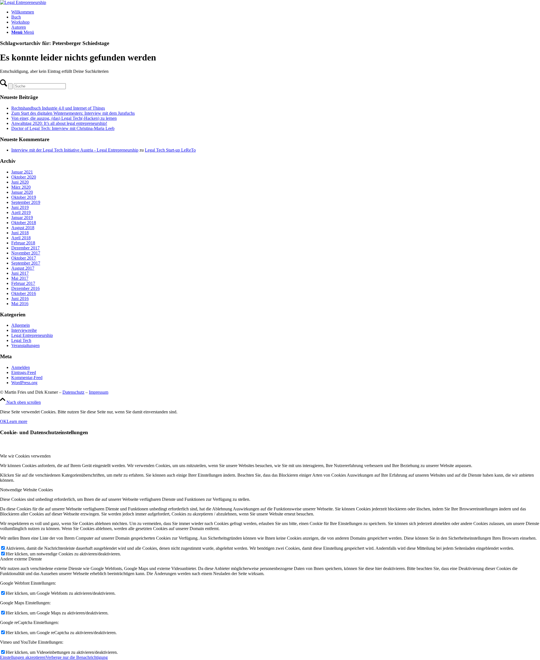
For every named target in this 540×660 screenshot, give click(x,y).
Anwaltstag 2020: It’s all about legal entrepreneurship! (59, 123)
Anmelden (20, 367)
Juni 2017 (20, 273)
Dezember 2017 (25, 247)
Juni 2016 (20, 298)
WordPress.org (24, 382)
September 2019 (25, 202)
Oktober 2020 (23, 177)
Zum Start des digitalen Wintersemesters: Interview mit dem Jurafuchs (73, 113)
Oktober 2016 (23, 293)
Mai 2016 (19, 303)
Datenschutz (73, 392)
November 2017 (25, 253)
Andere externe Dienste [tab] (21, 559)
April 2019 (21, 212)
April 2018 (21, 237)
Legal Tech (21, 340)
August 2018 (22, 227)
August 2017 (22, 268)
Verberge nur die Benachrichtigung (77, 657)
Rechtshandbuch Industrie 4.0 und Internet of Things (58, 108)
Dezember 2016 (25, 288)
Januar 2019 (22, 217)
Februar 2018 (23, 242)
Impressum (98, 392)
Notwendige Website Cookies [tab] (26, 489)
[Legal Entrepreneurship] (23, 2)
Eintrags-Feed (23, 372)
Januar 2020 (22, 192)
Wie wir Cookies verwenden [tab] (25, 456)
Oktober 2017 (23, 258)
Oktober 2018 (23, 222)
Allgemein (20, 325)
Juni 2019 (20, 207)
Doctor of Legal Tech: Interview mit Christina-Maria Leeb (62, 128)
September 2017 (25, 263)
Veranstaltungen (25, 345)
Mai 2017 (19, 278)
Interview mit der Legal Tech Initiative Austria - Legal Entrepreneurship (74, 150)
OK (3, 421)
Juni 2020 (20, 182)
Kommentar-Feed (26, 377)
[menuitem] (275, 12)
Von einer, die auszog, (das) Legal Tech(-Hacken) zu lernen (64, 118)
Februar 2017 (23, 283)
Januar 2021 (22, 172)
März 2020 (21, 187)
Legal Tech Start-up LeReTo (170, 150)
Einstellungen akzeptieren (23, 657)
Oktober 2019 (23, 197)
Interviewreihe (24, 330)
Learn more (17, 421)
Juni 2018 (20, 232)
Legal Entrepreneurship (32, 335)
